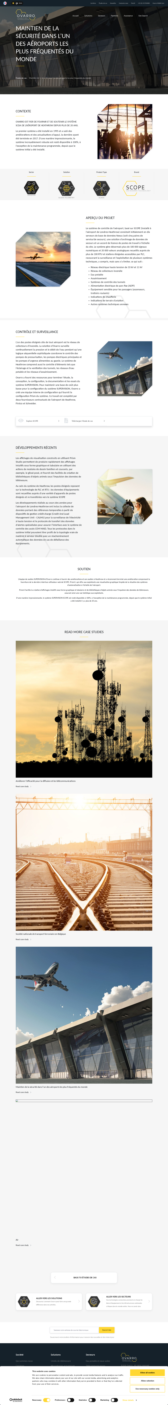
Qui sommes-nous (24, 1361)
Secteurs (101, 15)
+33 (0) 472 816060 (144, 3)
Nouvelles (113, 3)
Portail (133, 3)
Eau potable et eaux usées (98, 1361)
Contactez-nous (123, 3)
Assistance (128, 15)
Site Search (143, 15)
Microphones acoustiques (63, 1365)
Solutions (88, 15)
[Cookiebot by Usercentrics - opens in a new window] (16, 1400)
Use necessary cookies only (147, 1389)
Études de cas (103, 3)
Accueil (76, 15)
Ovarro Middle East (158, 3)
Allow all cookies (147, 1373)
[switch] (70, 1400)
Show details (128, 1400)
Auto (20, 3)
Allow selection (147, 1381)
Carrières (93, 3)
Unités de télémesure (61, 1361)
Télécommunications (95, 1365)
